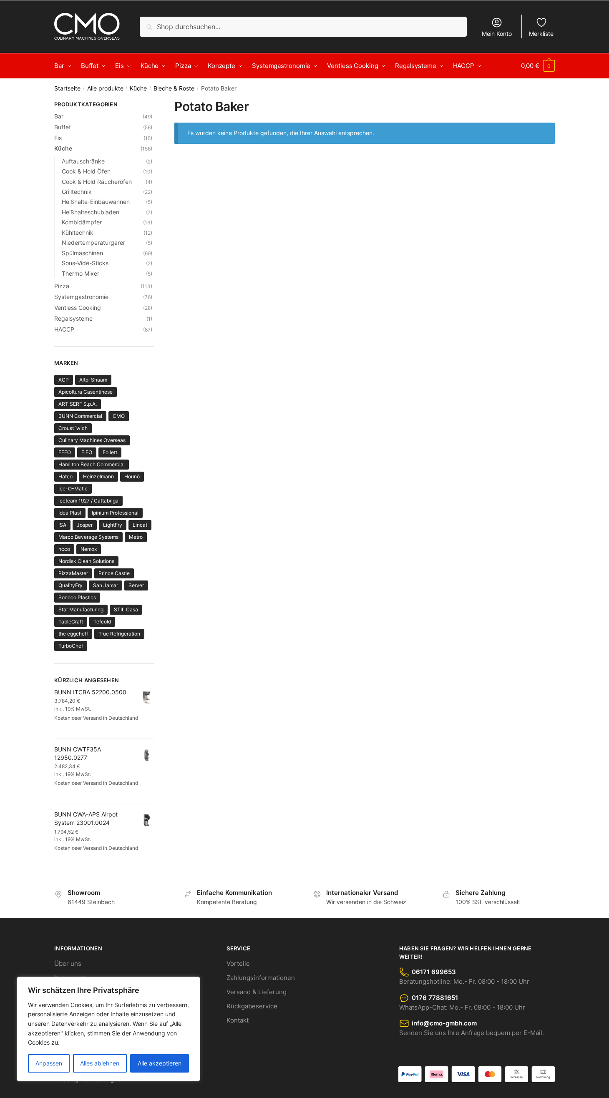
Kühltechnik (77, 232)
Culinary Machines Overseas (92, 440)
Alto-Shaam (93, 380)
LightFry (112, 525)
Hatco (65, 476)
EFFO (64, 452)
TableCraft (70, 621)
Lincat (140, 525)
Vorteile (238, 963)
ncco (64, 549)
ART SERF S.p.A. (77, 404)
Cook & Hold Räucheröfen (97, 181)
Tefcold (102, 621)
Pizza (61, 285)
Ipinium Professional (115, 513)
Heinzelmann (98, 476)
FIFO (86, 452)
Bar (58, 116)
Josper (85, 525)
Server (136, 585)
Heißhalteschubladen (90, 212)
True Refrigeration (119, 634)
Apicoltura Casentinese (85, 392)
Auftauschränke (83, 161)
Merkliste (541, 33)
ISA (62, 525)
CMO (119, 416)
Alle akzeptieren (159, 1063)
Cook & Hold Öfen (86, 171)
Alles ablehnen (99, 1063)
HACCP (64, 329)
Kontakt (237, 1020)
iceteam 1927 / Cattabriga (88, 500)
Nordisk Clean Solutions (86, 561)
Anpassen (48, 1063)
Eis (58, 137)
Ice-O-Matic (73, 488)
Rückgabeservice (251, 1006)
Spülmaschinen (82, 252)
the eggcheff (73, 634)
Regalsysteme (73, 318)
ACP (63, 380)
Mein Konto (497, 33)
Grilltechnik (77, 191)
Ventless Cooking (77, 307)
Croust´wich (73, 428)
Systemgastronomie (81, 296)
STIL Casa (126, 609)
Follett (110, 452)
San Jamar (105, 585)
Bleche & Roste (174, 88)
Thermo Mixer (80, 273)
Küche (138, 88)
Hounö (132, 476)
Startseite (67, 88)
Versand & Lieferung (256, 992)
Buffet (62, 127)
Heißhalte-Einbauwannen (96, 201)
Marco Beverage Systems (88, 537)
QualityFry (70, 585)
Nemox (89, 549)
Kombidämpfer (82, 222)
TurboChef (70, 646)
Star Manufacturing (80, 609)
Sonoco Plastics (77, 597)
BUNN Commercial (80, 416)
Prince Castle (114, 573)
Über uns (67, 963)
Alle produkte (105, 88)
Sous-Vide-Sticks (85, 262)
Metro (136, 537)
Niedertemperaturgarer (93, 242)
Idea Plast (69, 513)
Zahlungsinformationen (260, 978)
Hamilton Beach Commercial (91, 464)
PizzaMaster (73, 573)
